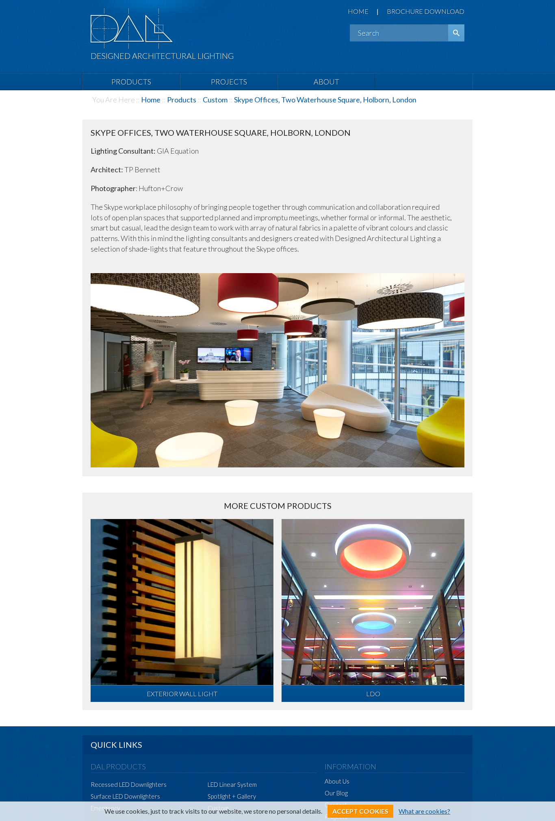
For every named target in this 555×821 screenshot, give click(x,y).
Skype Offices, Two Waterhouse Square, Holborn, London (325, 99)
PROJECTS (229, 81)
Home (150, 99)
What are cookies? (424, 811)
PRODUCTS (131, 81)
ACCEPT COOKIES (360, 811)
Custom (215, 99)
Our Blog (336, 793)
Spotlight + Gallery (232, 796)
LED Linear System (232, 784)
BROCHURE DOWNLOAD (425, 11)
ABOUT (326, 81)
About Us (337, 781)
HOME (358, 11)
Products (181, 99)
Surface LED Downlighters (125, 796)
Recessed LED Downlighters (129, 784)
